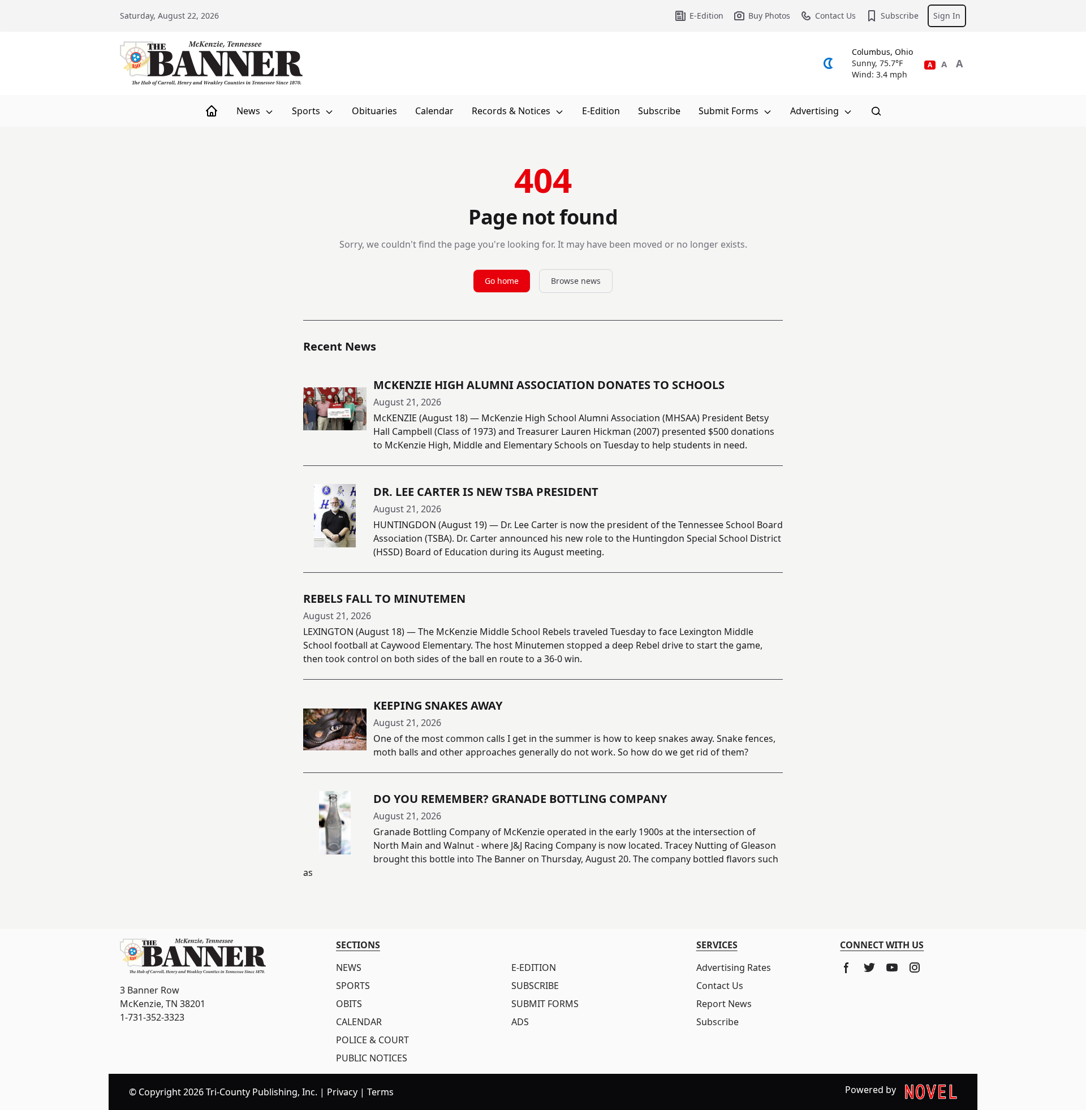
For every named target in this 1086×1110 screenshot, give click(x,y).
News (249, 111)
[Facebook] (847, 967)
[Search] (876, 111)
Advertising (815, 111)
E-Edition (706, 15)
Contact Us (835, 15)
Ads (520, 1022)
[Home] (211, 111)
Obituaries (374, 111)
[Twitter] (869, 967)
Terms (380, 1092)
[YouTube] (892, 967)
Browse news (576, 280)
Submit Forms (730, 111)
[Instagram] (914, 967)
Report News (724, 1003)
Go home (502, 280)
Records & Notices (512, 111)
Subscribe (900, 15)
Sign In (946, 15)
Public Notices (371, 1058)
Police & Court (372, 1040)
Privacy (342, 1092)
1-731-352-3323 (152, 1017)
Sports (307, 111)
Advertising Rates (733, 967)
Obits (349, 1003)
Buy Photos (769, 15)
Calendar (434, 111)
